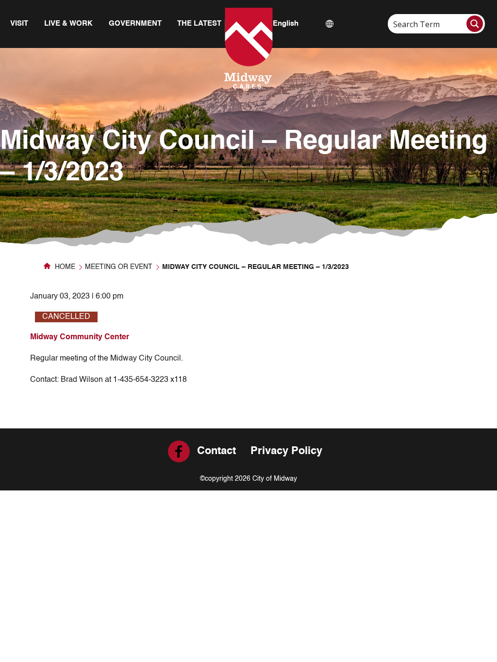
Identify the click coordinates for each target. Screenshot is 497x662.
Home (64, 267)
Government (135, 23)
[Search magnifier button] (474, 24)
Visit (19, 23)
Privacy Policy (286, 451)
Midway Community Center (79, 337)
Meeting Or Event (118, 267)
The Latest (199, 23)
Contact (216, 451)
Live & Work (68, 23)
